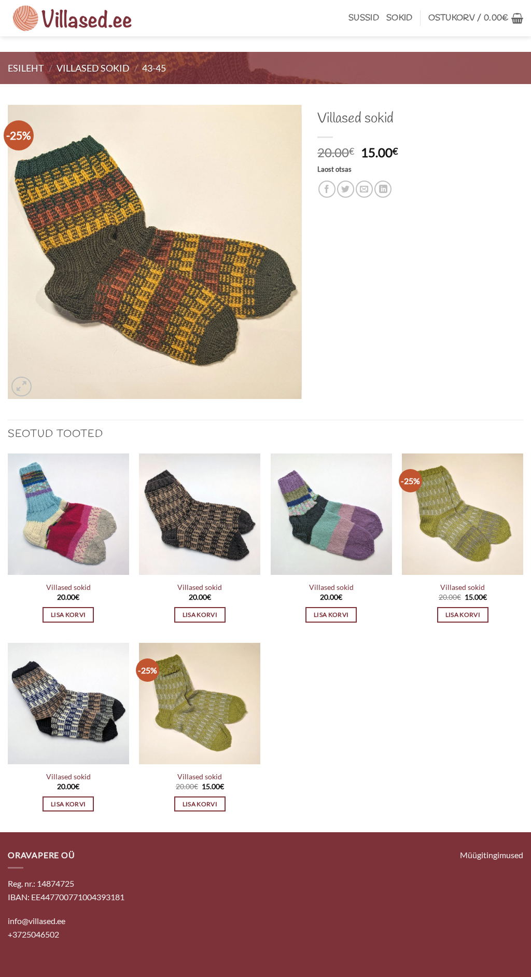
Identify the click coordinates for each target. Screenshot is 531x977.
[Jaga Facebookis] (327, 189)
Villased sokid (93, 68)
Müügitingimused (491, 855)
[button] (475, 18)
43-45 (154, 68)
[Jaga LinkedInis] (383, 189)
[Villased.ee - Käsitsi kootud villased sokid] (72, 18)
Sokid (399, 17)
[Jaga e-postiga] (364, 189)
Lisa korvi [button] (68, 614)
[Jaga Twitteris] (345, 189)
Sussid (363, 17)
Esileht (26, 68)
